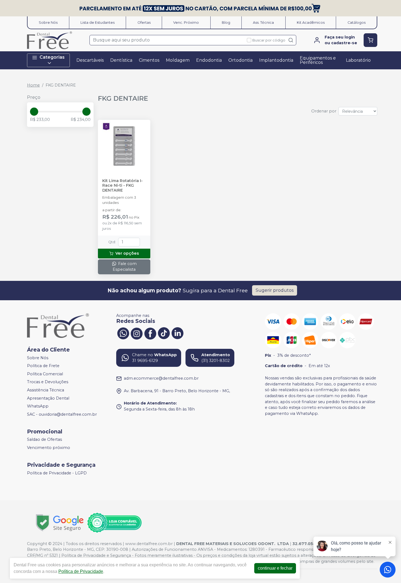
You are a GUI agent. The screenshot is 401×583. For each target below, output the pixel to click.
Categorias (52, 57)
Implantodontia (276, 60)
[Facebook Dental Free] (150, 333)
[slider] (34, 112)
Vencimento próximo (48, 447)
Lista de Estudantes (97, 22)
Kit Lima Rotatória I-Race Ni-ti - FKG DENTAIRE (122, 186)
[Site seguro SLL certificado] (59, 523)
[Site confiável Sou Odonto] (114, 522)
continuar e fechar (275, 568)
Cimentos (149, 60)
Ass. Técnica (263, 22)
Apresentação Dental (48, 398)
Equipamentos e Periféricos (318, 60)
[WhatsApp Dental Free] (123, 333)
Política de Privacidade (80, 571)
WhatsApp (38, 406)
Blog (226, 22)
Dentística (121, 60)
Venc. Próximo (186, 22)
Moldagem (178, 60)
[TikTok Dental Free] (164, 333)
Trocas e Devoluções (47, 382)
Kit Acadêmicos (311, 22)
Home (33, 85)
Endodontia (209, 60)
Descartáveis (90, 60)
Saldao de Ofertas (44, 439)
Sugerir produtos (275, 290)
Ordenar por (323, 111)
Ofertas (144, 22)
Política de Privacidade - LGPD (57, 473)
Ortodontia (240, 60)
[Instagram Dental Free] (136, 333)
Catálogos (357, 22)
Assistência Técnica (45, 390)
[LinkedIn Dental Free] (177, 333)
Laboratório (358, 60)
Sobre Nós (48, 22)
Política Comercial (45, 373)
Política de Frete (43, 365)
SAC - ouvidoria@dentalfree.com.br (62, 414)
